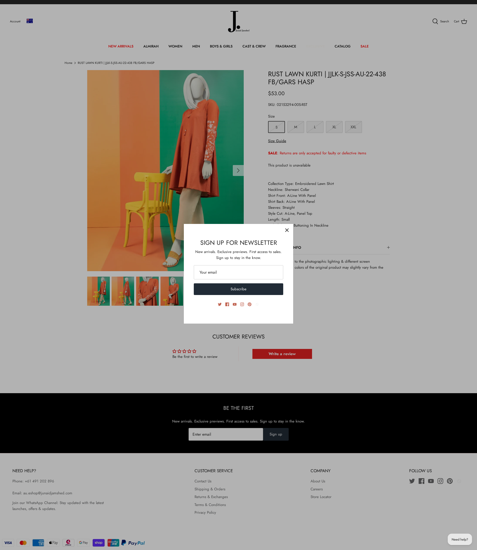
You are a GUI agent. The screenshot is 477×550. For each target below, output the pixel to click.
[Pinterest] (249, 304)
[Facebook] (227, 304)
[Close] (286, 230)
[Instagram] (242, 304)
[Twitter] (220, 304)
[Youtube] (235, 304)
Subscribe (238, 289)
